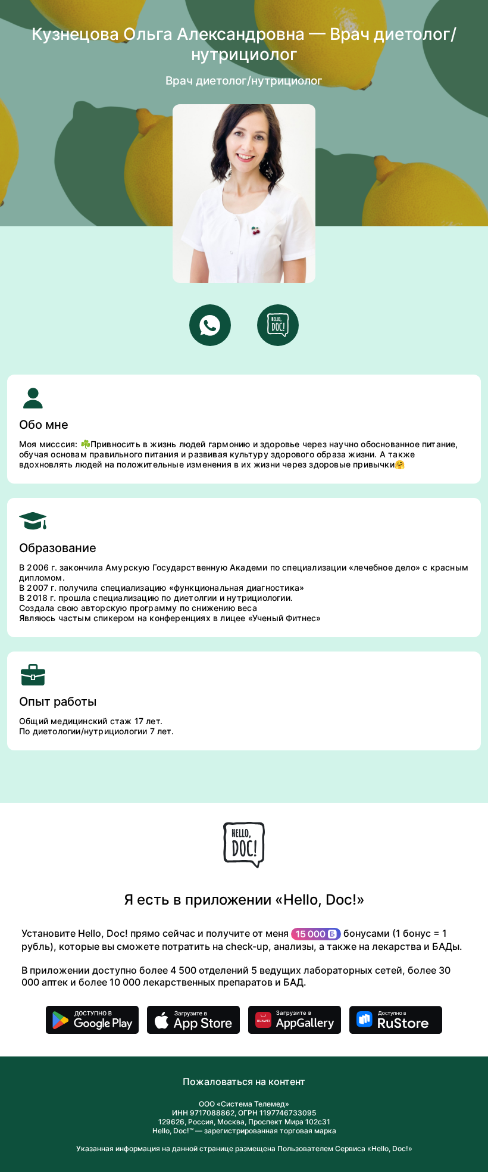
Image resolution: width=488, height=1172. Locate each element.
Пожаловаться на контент (244, 1081)
